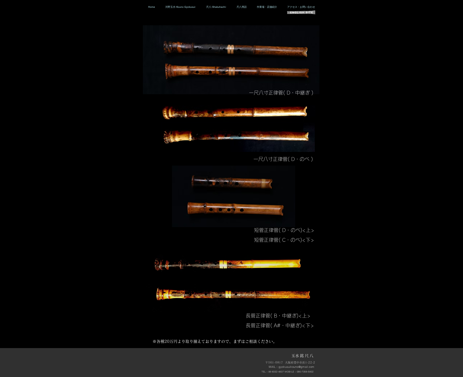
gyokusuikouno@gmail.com (296, 367)
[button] (216, 7)
